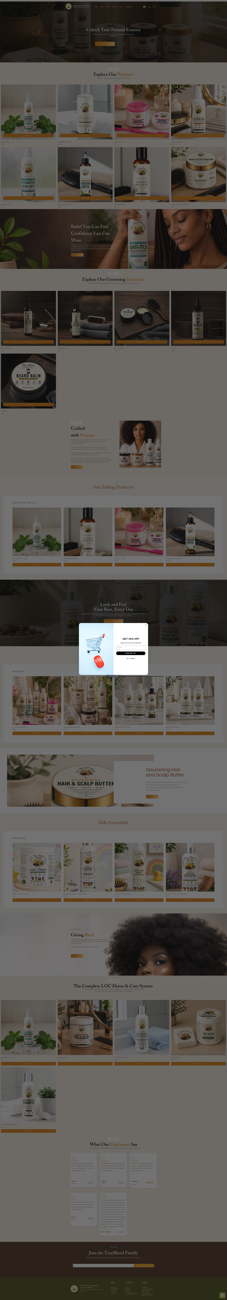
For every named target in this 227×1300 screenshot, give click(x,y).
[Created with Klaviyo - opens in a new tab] (113, 676)
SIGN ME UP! (130, 653)
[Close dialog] (146, 625)
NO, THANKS (131, 658)
